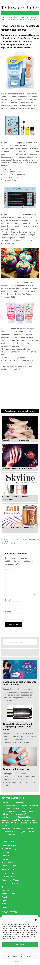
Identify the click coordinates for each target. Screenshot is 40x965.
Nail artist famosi (8, 876)
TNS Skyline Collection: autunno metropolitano (15, 498)
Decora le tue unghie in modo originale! (17, 440)
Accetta (20, 945)
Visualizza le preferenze (20, 957)
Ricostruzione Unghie (10, 880)
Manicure (5, 852)
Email (8, 612)
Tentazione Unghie (20, 8)
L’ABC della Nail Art (10, 884)
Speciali (5, 901)
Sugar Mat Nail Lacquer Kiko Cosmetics (17, 468)
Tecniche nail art (8, 869)
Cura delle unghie (9, 846)
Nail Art (5, 859)
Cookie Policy (19, 962)
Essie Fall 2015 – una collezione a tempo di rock (19, 529)
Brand (4, 897)
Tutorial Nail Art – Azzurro (16, 769)
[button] (37, 920)
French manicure (8, 873)
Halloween (6, 904)
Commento (10, 569)
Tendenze (6, 887)
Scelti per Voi (7, 891)
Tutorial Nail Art (8, 862)
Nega (20, 951)
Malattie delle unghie (10, 849)
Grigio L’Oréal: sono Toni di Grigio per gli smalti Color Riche (18, 727)
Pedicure (5, 856)
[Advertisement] (21, 652)
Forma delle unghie (9, 866)
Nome (8, 600)
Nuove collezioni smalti (20, 544)
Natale (4, 907)
